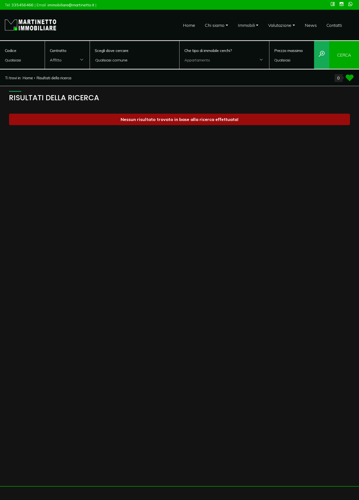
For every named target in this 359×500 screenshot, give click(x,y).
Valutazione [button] (279, 25)
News (311, 25)
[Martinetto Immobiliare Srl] (30, 24)
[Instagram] (341, 4)
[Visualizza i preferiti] (349, 79)
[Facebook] (333, 4)
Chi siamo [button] (214, 25)
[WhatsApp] (350, 4)
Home (189, 25)
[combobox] (67, 60)
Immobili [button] (246, 25)
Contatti (334, 25)
